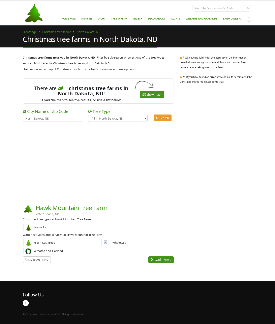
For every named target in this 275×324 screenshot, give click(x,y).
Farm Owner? (232, 18)
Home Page (68, 18)
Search (164, 118)
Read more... (162, 259)
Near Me (86, 18)
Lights (175, 18)
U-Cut (101, 18)
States (136, 18)
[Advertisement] (137, 162)
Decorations (157, 18)
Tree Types (118, 18)
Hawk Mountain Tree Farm (70, 209)
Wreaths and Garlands (201, 18)
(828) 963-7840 (38, 259)
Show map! (153, 94)
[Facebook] (249, 18)
